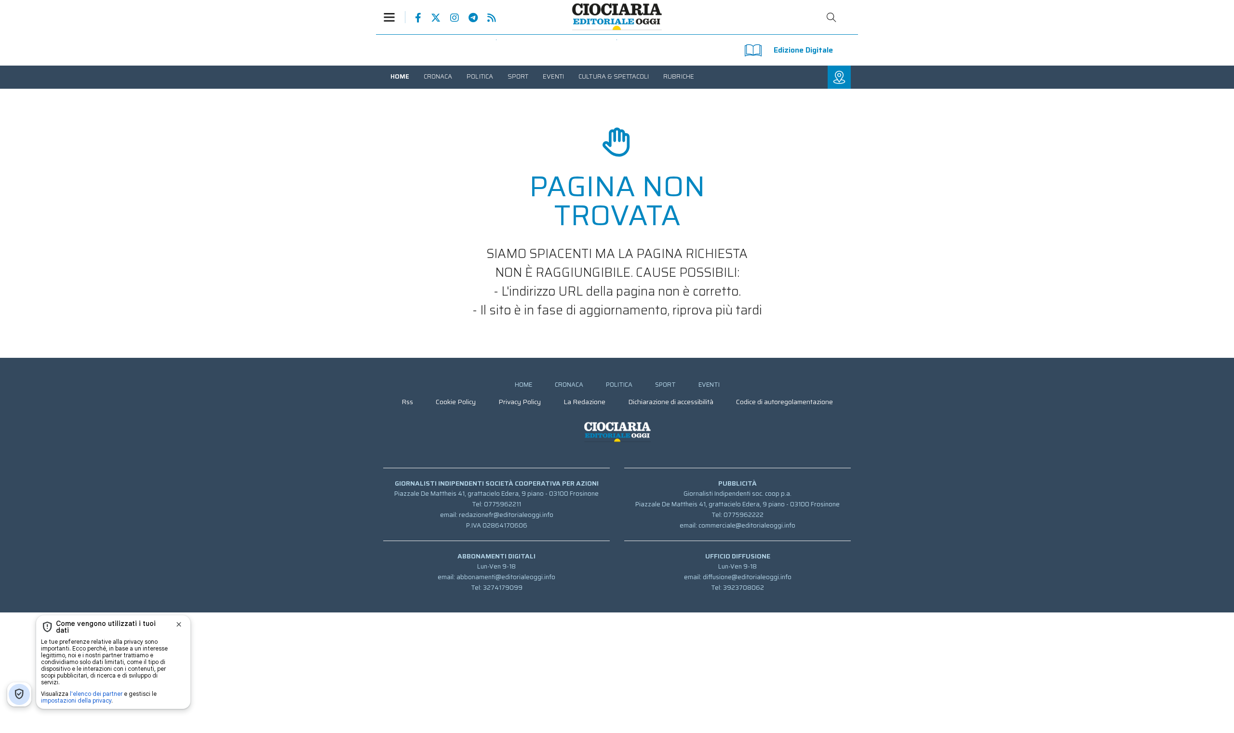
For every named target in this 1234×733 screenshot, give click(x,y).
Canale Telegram (468, 18)
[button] (394, 17)
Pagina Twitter (431, 18)
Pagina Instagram (450, 18)
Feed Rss (487, 18)
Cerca (831, 17)
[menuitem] (399, 76)
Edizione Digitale (803, 50)
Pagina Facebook (413, 18)
